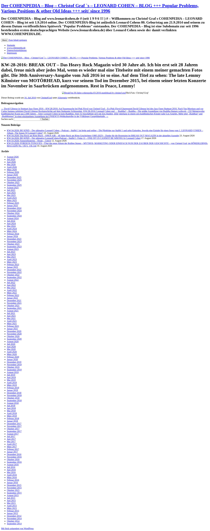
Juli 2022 (11, 282)
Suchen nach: (7, 119)
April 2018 (12, 413)
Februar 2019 (13, 387)
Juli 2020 (11, 344)
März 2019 (12, 385)
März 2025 (12, 200)
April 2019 (12, 382)
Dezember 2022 (14, 269)
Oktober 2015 (13, 490)
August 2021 (13, 311)
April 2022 (12, 290)
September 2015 (14, 493)
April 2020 (12, 352)
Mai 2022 (11, 287)
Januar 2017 (12, 452)
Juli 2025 (11, 190)
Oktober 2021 (13, 305)
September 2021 (14, 308)
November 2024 (14, 210)
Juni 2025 (11, 193)
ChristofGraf (46, 97)
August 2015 (13, 495)
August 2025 (13, 187)
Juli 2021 (11, 313)
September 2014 (14, 523)
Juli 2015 (11, 498)
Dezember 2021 (14, 300)
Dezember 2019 (14, 362)
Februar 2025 (13, 203)
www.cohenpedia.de (16, 48)
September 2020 (14, 339)
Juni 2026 (11, 162)
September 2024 (14, 216)
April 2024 (12, 228)
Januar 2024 (12, 236)
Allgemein (62, 97)
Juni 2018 (11, 408)
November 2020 (14, 334)
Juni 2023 (11, 254)
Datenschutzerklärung (17, 50)
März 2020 (12, 354)
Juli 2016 (11, 467)
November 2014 (14, 518)
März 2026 (12, 169)
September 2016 (14, 462)
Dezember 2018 (14, 393)
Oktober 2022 (13, 275)
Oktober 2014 (13, 521)
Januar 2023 (12, 267)
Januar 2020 (12, 359)
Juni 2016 (11, 470)
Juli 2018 (11, 405)
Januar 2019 (12, 390)
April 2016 (12, 475)
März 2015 (12, 508)
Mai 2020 (11, 349)
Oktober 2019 (13, 367)
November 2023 (14, 241)
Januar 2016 (12, 482)
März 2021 (12, 323)
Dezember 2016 (14, 454)
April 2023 (12, 259)
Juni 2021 (11, 316)
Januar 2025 (12, 205)
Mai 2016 (11, 472)
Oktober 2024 (13, 213)
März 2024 (12, 231)
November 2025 (14, 180)
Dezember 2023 (14, 239)
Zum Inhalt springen (18, 40)
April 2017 (12, 444)
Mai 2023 (11, 257)
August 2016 (13, 464)
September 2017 (14, 431)
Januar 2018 (12, 421)
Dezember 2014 (14, 516)
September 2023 (14, 246)
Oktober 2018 (13, 398)
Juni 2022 (11, 285)
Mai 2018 (11, 411)
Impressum (12, 53)
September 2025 (14, 185)
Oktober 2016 (13, 459)
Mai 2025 (11, 195)
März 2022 (12, 293)
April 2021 (12, 321)
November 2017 (14, 426)
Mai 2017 (11, 441)
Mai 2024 (11, 226)
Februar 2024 (13, 234)
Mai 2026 (11, 164)
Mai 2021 (11, 318)
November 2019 (14, 364)
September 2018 (14, 400)
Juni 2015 (11, 500)
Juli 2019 (11, 375)
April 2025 (12, 198)
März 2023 (12, 262)
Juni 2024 (11, 223)
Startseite (11, 45)
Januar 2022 (12, 298)
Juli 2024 (11, 221)
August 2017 (13, 434)
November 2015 (14, 488)
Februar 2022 (13, 295)
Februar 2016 (13, 480)
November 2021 (14, 303)
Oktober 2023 (13, 244)
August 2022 (13, 280)
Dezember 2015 (14, 485)
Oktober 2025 (13, 182)
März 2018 (12, 416)
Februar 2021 (13, 326)
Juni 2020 (11, 346)
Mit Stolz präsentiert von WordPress (17, 528)
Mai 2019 (11, 380)
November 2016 (14, 457)
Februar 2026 (13, 172)
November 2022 (14, 272)
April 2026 (12, 167)
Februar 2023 (13, 264)
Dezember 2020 (14, 331)
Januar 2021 (12, 328)
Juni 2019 (11, 377)
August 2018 (13, 403)
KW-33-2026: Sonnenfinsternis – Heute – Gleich (29, 141)
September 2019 (14, 370)
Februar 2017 (13, 449)
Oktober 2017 (13, 429)
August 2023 (13, 249)
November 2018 (14, 395)
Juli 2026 (11, 159)
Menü (4, 40)
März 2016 (12, 477)
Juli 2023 (11, 252)
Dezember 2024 (14, 208)
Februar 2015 (13, 511)
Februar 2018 (13, 418)
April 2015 (12, 505)
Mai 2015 (11, 503)
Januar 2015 (12, 513)
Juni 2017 (11, 439)
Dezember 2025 (14, 177)
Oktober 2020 (13, 336)
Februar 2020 (13, 357)
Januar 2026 (12, 175)
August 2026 (13, 157)
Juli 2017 (11, 436)
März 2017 (12, 446)
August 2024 (13, 218)
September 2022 (14, 277)
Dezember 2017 (14, 423)
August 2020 (13, 341)
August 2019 (13, 372)
